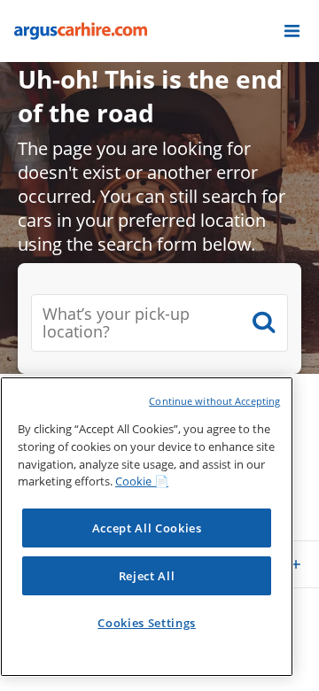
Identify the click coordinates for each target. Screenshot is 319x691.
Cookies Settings (146, 623)
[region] (146, 527)
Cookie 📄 (141, 481)
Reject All (147, 576)
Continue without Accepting (214, 401)
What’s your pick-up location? (116, 323)
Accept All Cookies (147, 528)
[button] (292, 31)
